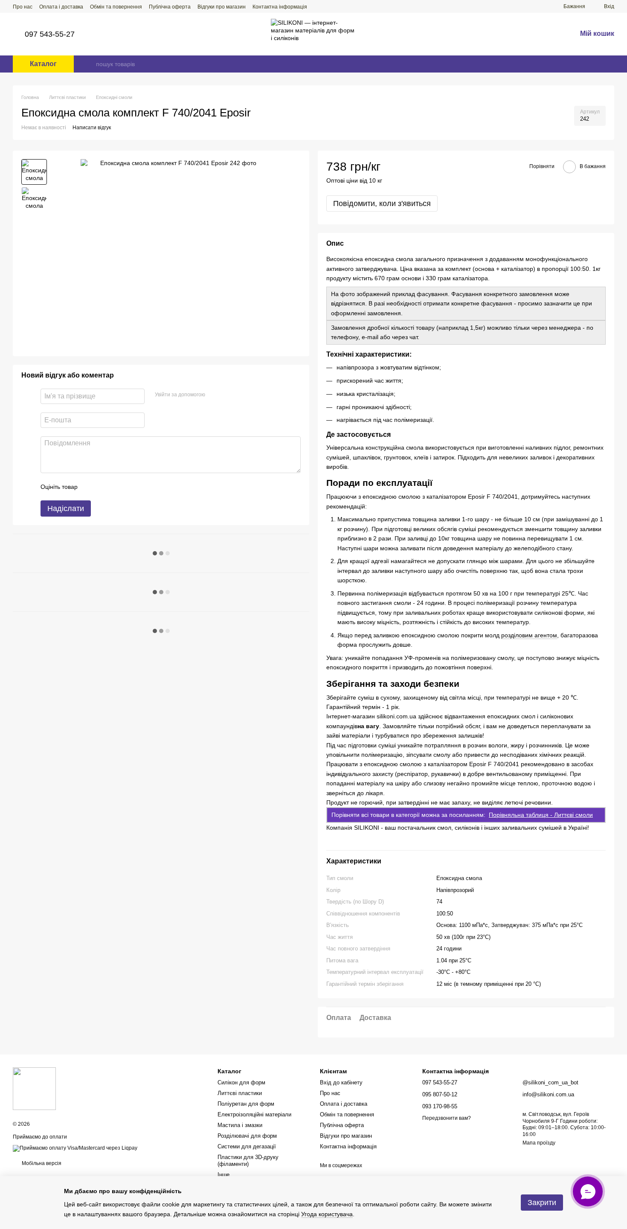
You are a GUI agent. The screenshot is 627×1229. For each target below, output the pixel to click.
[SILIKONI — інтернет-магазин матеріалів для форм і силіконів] (34, 1088)
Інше (223, 1174)
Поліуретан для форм (246, 1104)
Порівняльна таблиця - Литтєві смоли (541, 814)
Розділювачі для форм (247, 1136)
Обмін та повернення (116, 7)
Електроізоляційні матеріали (254, 1114)
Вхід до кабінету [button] (341, 1082)
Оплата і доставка (61, 7)
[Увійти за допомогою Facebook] (214, 395)
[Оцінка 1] (92, 487)
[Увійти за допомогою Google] (228, 395)
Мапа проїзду (538, 1143)
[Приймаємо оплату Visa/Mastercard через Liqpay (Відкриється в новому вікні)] (75, 1148)
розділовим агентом (529, 635)
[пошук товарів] (89, 64)
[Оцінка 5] (146, 487)
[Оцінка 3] (119, 487)
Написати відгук (92, 128)
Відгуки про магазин (221, 7)
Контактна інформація (280, 7)
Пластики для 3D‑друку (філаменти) (248, 1161)
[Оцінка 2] (105, 487)
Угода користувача (327, 1214)
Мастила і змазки (240, 1125)
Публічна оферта (170, 7)
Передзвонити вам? (446, 1118)
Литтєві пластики (240, 1093)
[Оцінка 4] (132, 487)
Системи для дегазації (247, 1146)
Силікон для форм (241, 1082)
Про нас (22, 7)
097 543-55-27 (50, 34)
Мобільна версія (40, 1163)
